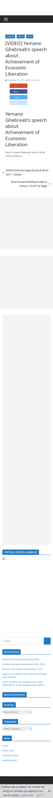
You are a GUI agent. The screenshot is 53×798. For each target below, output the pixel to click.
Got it (40, 795)
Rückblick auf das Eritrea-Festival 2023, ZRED (23, 664)
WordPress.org (9, 760)
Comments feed (10, 755)
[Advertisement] (26, 223)
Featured (10, 36)
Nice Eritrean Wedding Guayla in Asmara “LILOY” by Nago (29, 184)
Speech (21, 36)
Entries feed (8, 750)
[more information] (31, 103)
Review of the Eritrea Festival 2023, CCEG (22, 669)
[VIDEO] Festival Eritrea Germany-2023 (20, 659)
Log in (5, 745)
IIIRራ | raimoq (33, 80)
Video (29, 36)
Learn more (26, 795)
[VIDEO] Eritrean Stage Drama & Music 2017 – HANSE (27, 172)
